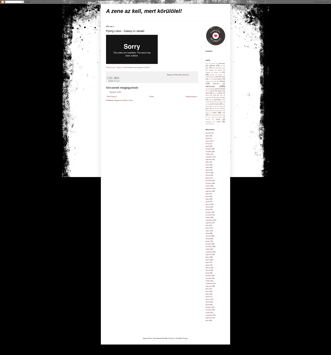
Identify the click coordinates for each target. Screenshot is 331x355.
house (207, 95)
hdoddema (171, 338)
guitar (214, 93)
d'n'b (207, 77)
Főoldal (151, 96)
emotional (209, 89)
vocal (218, 121)
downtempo (218, 79)
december (208, 133)
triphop (218, 119)
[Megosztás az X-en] (113, 78)
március (208, 141)
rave (221, 110)
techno (220, 117)
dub (215, 81)
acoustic (213, 63)
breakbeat (211, 70)
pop (213, 108)
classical (220, 74)
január (207, 146)
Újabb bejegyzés (112, 96)
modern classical (215, 104)
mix (207, 104)
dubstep (222, 81)
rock (223, 113)
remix (214, 113)
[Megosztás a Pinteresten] (118, 78)
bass (207, 68)
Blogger (185, 338)
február (208, 144)
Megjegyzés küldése (115, 92)
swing (223, 115)
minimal (221, 102)
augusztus (209, 159)
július (207, 162)
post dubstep (221, 108)
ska (209, 115)
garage (220, 91)
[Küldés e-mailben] (108, 78)
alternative (222, 63)
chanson (216, 72)
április (207, 138)
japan (217, 97)
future (212, 91)
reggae (207, 113)
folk (207, 91)
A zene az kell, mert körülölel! (144, 11)
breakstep (208, 72)
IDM (214, 95)
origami (221, 106)
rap (217, 110)
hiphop (220, 93)
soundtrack (216, 115)
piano (207, 108)
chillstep (212, 74)
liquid (216, 100)
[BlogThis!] (110, 78)
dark (217, 77)
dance (212, 77)
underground (209, 121)
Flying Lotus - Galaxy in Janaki (117, 67)
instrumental (209, 97)
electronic (117, 81)
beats (213, 68)
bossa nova (221, 68)
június (207, 165)
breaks (220, 70)
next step (214, 106)
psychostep (211, 110)
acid (207, 63)
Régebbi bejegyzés (191, 96)
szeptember (209, 157)
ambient (212, 65)
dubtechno (216, 84)
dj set (210, 79)
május (207, 136)
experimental (218, 89)
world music (209, 124)
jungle (210, 99)
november (209, 151)
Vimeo (147, 67)
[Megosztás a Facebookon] (115, 78)
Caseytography (137, 67)
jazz (224, 97)
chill (223, 72)
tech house (211, 117)
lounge (207, 102)
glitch (207, 93)
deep (223, 77)
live (221, 99)
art (221, 65)
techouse (208, 119)
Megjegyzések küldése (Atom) (123, 100)
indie (221, 95)
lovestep (214, 102)
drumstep (208, 81)
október (208, 154)
